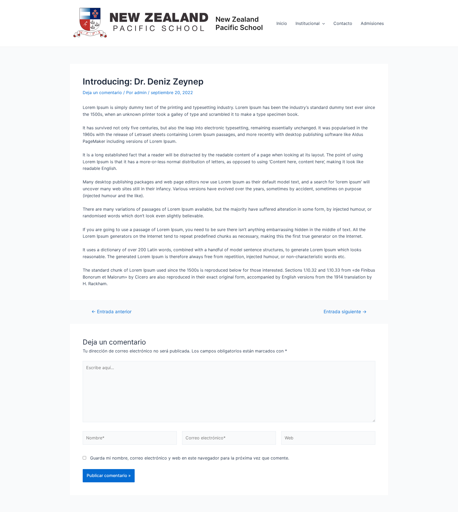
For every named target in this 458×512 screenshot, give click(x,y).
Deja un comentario (102, 92)
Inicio (281, 23)
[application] (322, 23)
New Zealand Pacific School (239, 23)
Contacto (342, 23)
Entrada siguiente (345, 311)
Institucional (308, 23)
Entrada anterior (111, 311)
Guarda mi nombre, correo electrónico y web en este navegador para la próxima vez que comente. (189, 458)
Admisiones (372, 23)
